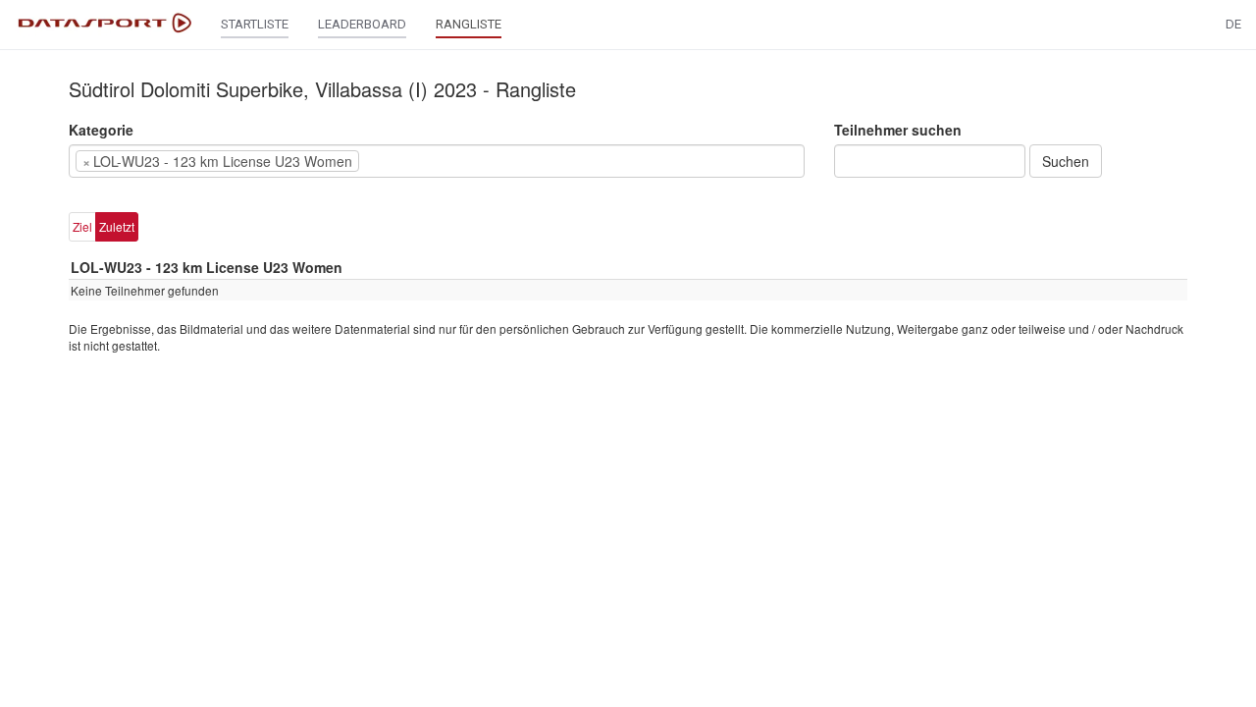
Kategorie (101, 129)
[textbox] (393, 161)
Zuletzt (116, 226)
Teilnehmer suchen (898, 129)
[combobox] (437, 161)
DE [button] (1233, 24)
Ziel (82, 226)
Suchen (1065, 161)
